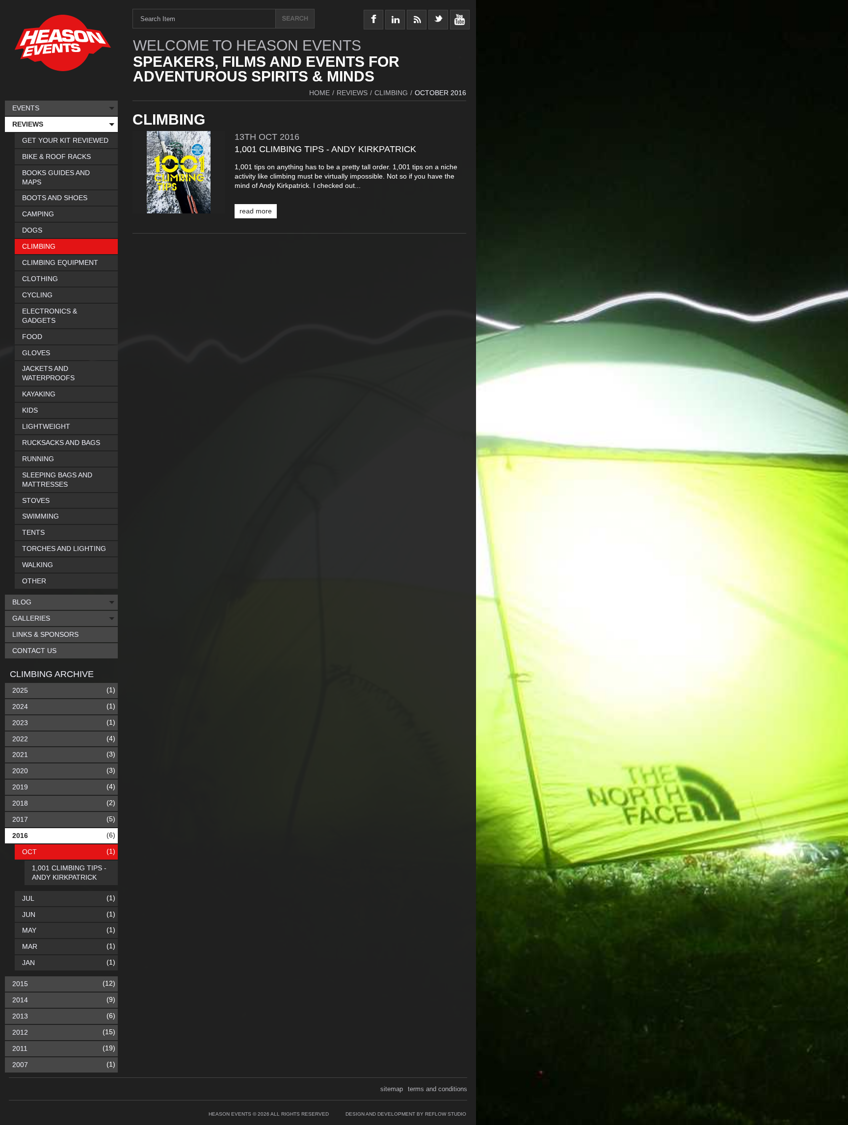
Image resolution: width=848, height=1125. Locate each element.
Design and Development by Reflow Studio (405, 1114)
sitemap (391, 1089)
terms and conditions (437, 1089)
